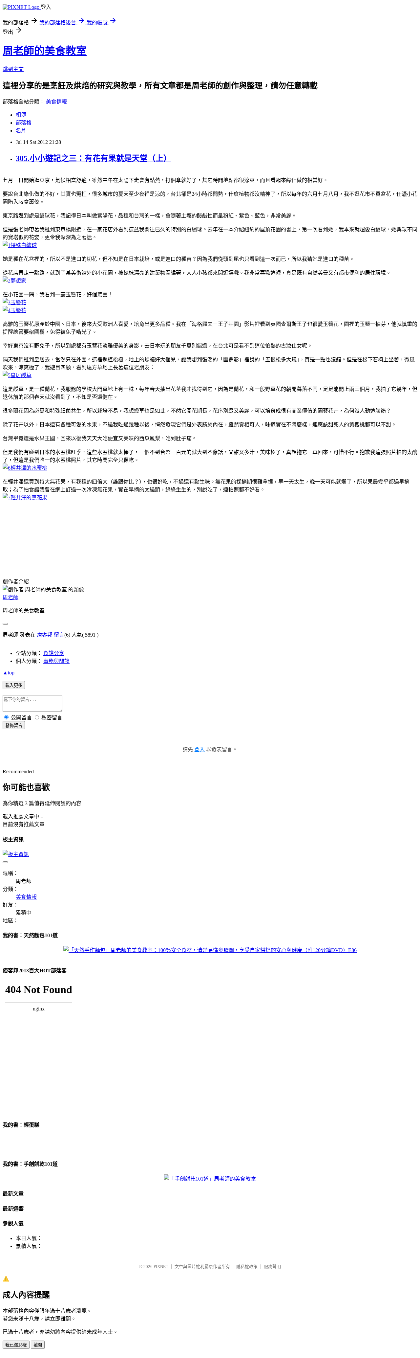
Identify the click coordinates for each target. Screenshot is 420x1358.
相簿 (21, 115)
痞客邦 (44, 635)
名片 (21, 130)
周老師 (10, 597)
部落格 (24, 122)
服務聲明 (272, 1266)
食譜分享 (53, 653)
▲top (8, 672)
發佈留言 (13, 725)
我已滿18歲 (16, 1345)
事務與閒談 (56, 661)
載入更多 (13, 685)
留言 (59, 635)
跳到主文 (13, 69)
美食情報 (56, 101)
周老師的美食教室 (45, 51)
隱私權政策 (247, 1266)
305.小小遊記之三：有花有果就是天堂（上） (93, 158)
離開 (37, 1345)
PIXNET (161, 1266)
